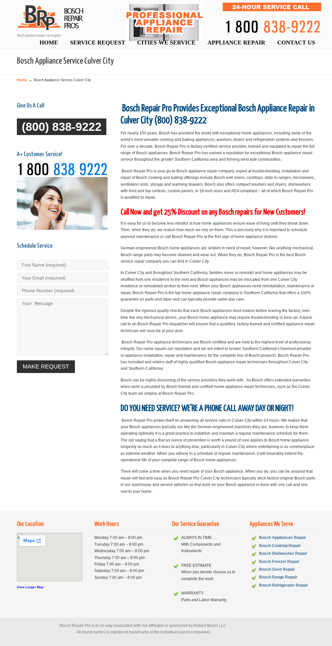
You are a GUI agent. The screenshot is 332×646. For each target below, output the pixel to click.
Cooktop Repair (286, 545)
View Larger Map (30, 587)
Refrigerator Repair (290, 585)
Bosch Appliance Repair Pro (172, 21)
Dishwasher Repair (289, 553)
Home (22, 80)
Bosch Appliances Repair (282, 537)
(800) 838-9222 (61, 126)
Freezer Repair (286, 561)
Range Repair (284, 577)
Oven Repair (283, 569)
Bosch (265, 545)
